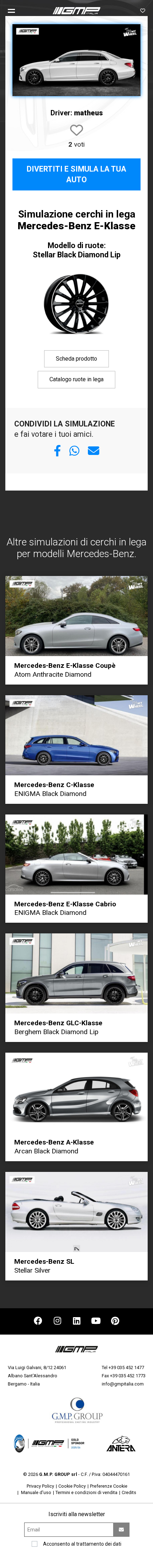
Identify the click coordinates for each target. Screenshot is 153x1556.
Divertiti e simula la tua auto (76, 174)
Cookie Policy (72, 1486)
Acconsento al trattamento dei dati (82, 1544)
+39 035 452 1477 (126, 1367)
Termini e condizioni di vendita (86, 1492)
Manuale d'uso (36, 1492)
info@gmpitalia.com (123, 1384)
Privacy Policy (40, 1486)
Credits (129, 1492)
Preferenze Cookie (108, 1486)
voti (76, 144)
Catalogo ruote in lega (76, 379)
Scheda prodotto (76, 358)
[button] (14, 11)
